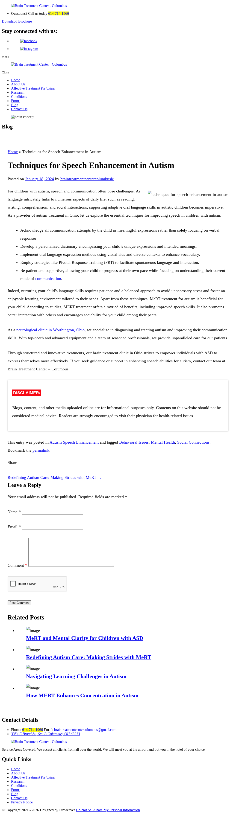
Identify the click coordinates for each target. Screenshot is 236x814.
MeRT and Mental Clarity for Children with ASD (84, 638)
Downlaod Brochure (17, 21)
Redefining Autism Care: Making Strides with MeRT (55, 477)
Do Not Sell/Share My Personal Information (108, 810)
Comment (17, 565)
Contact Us (19, 109)
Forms (15, 101)
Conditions (19, 97)
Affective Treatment (33, 88)
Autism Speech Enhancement (74, 442)
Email (14, 526)
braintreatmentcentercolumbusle (87, 179)
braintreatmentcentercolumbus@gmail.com (85, 730)
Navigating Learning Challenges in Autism (76, 676)
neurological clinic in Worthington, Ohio (50, 330)
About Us (18, 84)
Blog (14, 105)
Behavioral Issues (134, 442)
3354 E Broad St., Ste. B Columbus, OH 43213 (45, 734)
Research (17, 92)
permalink (40, 450)
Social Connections (193, 442)
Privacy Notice (22, 802)
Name (14, 511)
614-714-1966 (58, 13)
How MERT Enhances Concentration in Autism (82, 695)
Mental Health (163, 442)
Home (15, 80)
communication (48, 278)
